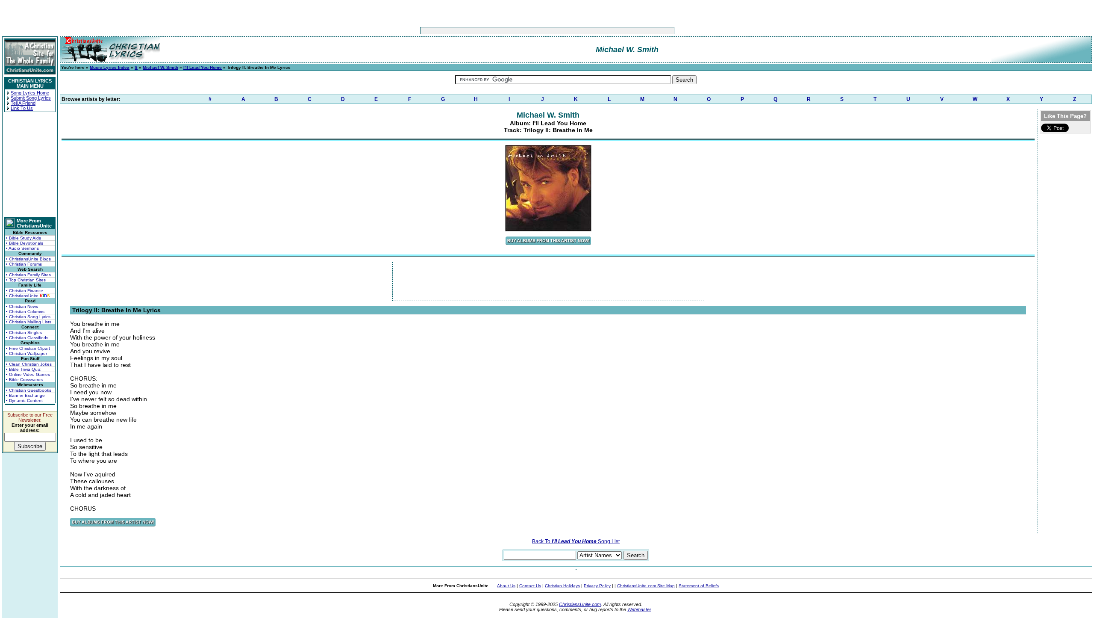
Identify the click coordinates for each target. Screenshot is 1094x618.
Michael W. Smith (160, 67)
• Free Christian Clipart (28, 348)
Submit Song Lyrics (31, 98)
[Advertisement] (521, 30)
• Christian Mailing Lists (28, 321)
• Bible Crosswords (24, 379)
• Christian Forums (24, 264)
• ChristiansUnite (28, 295)
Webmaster (639, 609)
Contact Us (530, 585)
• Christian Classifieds (27, 337)
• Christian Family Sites (28, 274)
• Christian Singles (24, 332)
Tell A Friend (23, 103)
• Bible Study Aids (23, 238)
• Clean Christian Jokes (29, 364)
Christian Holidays (562, 585)
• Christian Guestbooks (28, 390)
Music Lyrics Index (109, 67)
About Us (506, 585)
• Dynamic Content (24, 400)
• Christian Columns (25, 311)
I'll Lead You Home (202, 67)
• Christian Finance (24, 290)
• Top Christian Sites (26, 280)
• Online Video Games (28, 374)
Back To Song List (576, 541)
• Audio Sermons (22, 248)
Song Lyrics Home (30, 92)
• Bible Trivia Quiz (23, 369)
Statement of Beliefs (699, 585)
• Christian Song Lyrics (28, 316)
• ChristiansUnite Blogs (28, 259)
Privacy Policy (597, 585)
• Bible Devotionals (24, 243)
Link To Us (22, 108)
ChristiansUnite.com (580, 604)
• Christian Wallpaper (26, 353)
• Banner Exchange (25, 395)
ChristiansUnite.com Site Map (646, 585)
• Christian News (22, 306)
